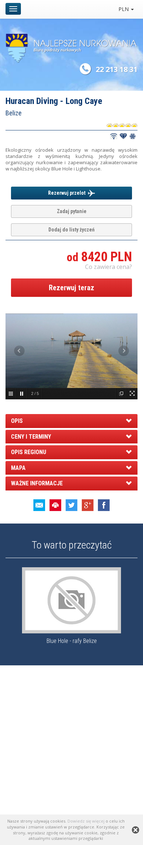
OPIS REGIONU (28, 452)
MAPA (18, 467)
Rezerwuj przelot (68, 193)
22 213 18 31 (117, 69)
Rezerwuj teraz (71, 287)
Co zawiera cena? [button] (108, 267)
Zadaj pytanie (72, 211)
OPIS (17, 420)
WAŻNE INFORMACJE (37, 483)
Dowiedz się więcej (85, 821)
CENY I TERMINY (31, 436)
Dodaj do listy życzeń (71, 230)
